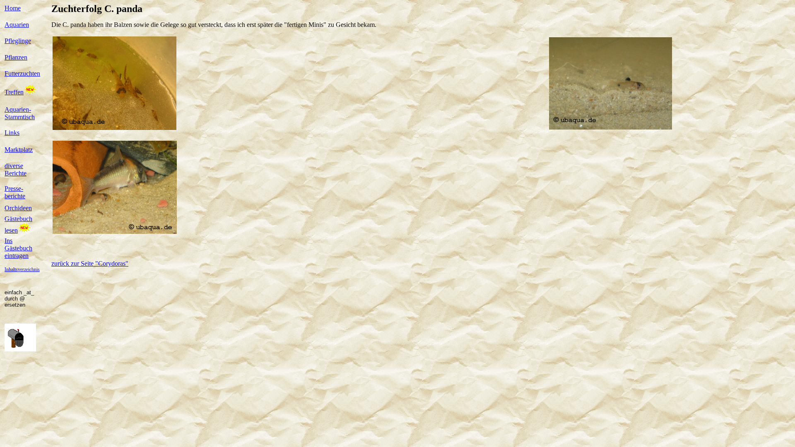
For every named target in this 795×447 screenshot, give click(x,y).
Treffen (14, 92)
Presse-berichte (15, 192)
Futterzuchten (22, 73)
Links (12, 132)
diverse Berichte (15, 169)
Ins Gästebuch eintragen (18, 248)
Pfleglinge (18, 40)
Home (13, 8)
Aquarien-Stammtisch (20, 113)
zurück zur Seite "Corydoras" (89, 263)
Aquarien (17, 24)
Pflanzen (16, 57)
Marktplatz (19, 149)
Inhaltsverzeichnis (22, 269)
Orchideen (18, 207)
